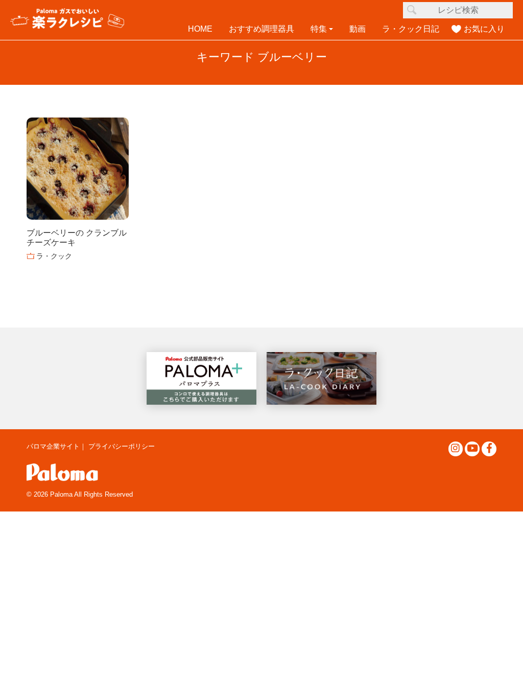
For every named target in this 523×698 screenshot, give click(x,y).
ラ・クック (54, 256)
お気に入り (484, 29)
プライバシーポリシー (121, 446)
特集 (319, 29)
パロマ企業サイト (53, 446)
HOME (200, 29)
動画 (357, 29)
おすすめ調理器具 (261, 29)
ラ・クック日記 (410, 29)
